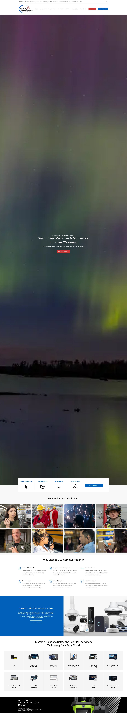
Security (60, 9)
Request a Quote (93, 485)
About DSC (82, 9)
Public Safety (52, 9)
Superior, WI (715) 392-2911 (30, 1)
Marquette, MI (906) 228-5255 (64, 1)
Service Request (103, 9)
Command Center (42, 481)
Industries (74, 9)
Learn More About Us (63, 251)
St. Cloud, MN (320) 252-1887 (41, 1)
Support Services (75, 481)
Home (36, 9)
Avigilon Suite (36, 622)
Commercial (43, 9)
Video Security (59, 481)
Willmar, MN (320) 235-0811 (53, 1)
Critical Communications (26, 481)
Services (67, 9)
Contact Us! (92, 9)
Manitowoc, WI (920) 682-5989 (76, 1)
